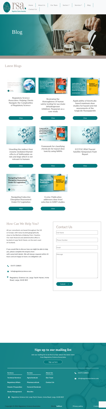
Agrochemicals (32, 377)
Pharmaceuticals (33, 382)
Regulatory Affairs (13, 382)
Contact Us (33, 9)
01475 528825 (16, 265)
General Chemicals (34, 387)
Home (31, 5)
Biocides (30, 391)
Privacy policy (78, 406)
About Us (41, 5)
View (21, 118)
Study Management (14, 391)
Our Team (53, 5)
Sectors (65, 5)
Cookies (96, 406)
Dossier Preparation (14, 387)
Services (78, 5)
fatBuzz (59, 406)
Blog (88, 5)
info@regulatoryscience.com (21, 271)
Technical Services (14, 377)
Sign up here (53, 362)
